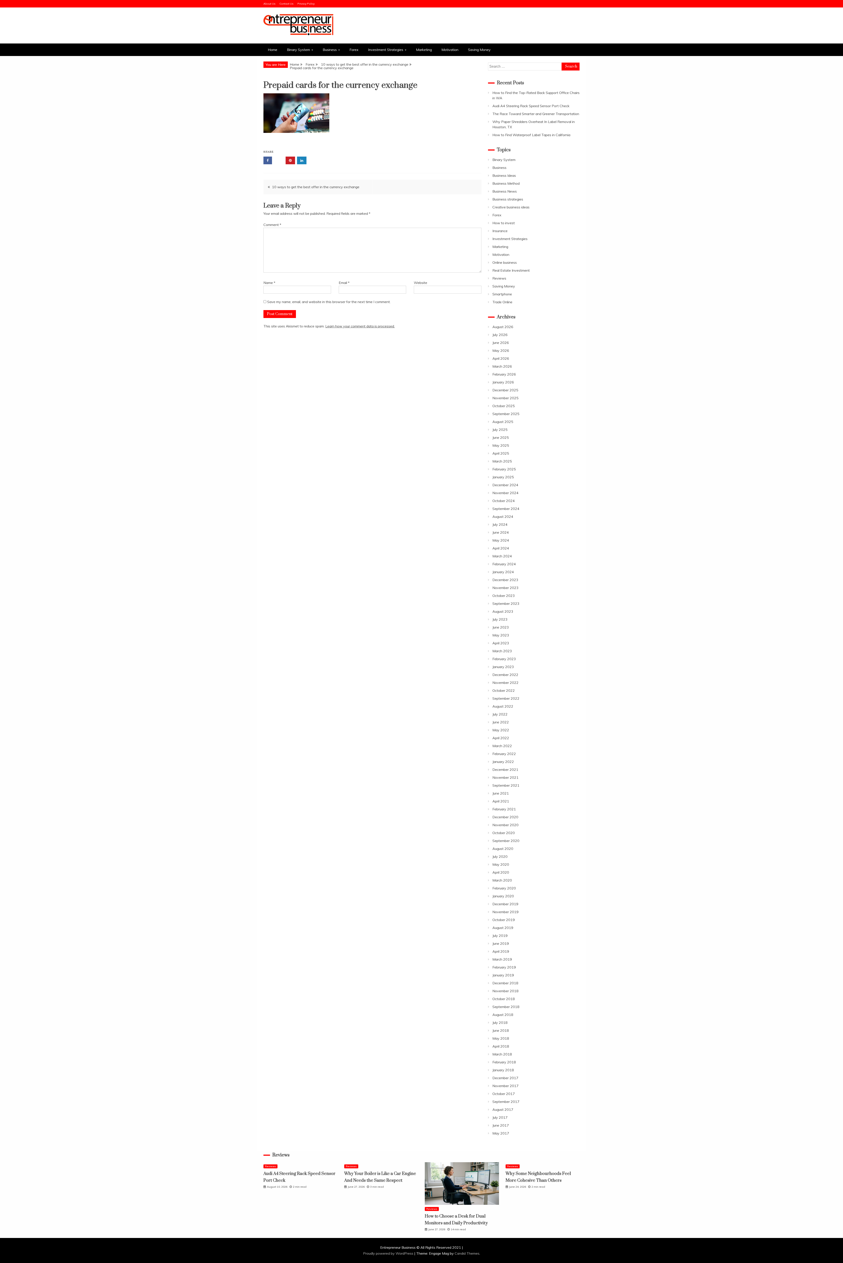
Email (344, 282)
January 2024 (503, 572)
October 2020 (503, 833)
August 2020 (502, 848)
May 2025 (500, 445)
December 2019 (505, 904)
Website (420, 282)
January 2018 (503, 1070)
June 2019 (500, 943)
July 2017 (500, 1117)
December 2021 (505, 769)
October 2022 (503, 690)
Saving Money (479, 49)
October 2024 (503, 501)
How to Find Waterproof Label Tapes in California (531, 135)
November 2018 (505, 991)
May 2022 (500, 730)
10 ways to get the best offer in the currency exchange (315, 187)
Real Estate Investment (511, 270)
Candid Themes (467, 1253)
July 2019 (500, 935)
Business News (504, 191)
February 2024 (504, 564)
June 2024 (500, 532)
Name (269, 282)
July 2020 (500, 856)
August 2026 (502, 327)
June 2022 (500, 722)
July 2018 (500, 1022)
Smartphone (502, 294)
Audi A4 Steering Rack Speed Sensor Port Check (530, 106)
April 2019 (500, 951)
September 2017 (505, 1101)
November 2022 (505, 682)
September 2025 (505, 414)
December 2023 (505, 580)
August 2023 (502, 611)
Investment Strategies (385, 49)
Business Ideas (504, 175)
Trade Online (502, 302)
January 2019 (503, 975)
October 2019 (503, 920)
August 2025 (502, 421)
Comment (272, 224)
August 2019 (502, 927)
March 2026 (502, 366)
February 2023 (504, 659)
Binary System (298, 49)
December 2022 (505, 674)
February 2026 (504, 374)
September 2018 (505, 1007)
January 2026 (503, 382)
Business (330, 49)
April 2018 (500, 1046)
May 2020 (500, 864)
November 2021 (505, 777)
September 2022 (505, 698)
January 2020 (503, 896)
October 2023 (503, 595)
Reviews (499, 278)
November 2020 (505, 825)
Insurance (500, 231)
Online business (504, 262)
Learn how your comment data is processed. (360, 326)
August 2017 (502, 1109)
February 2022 (504, 754)
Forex (353, 49)
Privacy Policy (306, 3)
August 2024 (502, 516)
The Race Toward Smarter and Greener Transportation (535, 114)
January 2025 (503, 477)
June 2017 (500, 1125)
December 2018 (505, 983)
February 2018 (504, 1062)
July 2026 (500, 334)
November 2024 (505, 493)
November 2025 (505, 398)
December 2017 (505, 1078)
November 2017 (505, 1086)
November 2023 (505, 587)
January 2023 (503, 667)
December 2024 (505, 485)
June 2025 (500, 437)
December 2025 (505, 390)
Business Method (506, 183)
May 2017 (500, 1133)
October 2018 (503, 999)
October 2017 (503, 1093)
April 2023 (500, 643)
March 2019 (502, 959)
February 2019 (504, 967)
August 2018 (502, 1014)
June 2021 (500, 793)
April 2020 (500, 872)
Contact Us (286, 3)
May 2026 (500, 350)
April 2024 (500, 548)
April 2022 (500, 738)
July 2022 (500, 714)
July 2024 (500, 524)
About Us (269, 3)
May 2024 (500, 540)
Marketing (424, 49)
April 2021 (500, 801)
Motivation (449, 49)
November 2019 (505, 912)
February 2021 (504, 809)
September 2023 (505, 603)
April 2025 (500, 453)
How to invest (503, 223)
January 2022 (503, 761)
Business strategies (507, 199)
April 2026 (500, 358)
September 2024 (505, 508)
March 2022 (502, 746)
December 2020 (505, 817)
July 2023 (500, 619)
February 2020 (504, 888)
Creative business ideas (511, 207)
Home (272, 49)
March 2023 (502, 651)
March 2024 (502, 556)
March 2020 (502, 880)
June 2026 (500, 342)
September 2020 (505, 840)
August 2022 (502, 706)
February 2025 (504, 469)
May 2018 (500, 1038)
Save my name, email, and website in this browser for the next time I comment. (329, 302)
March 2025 (502, 461)
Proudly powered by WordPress (388, 1253)
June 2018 (500, 1030)
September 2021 (505, 785)
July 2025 (500, 429)
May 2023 (500, 635)
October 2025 (503, 406)
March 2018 (502, 1054)
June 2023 (500, 627)
